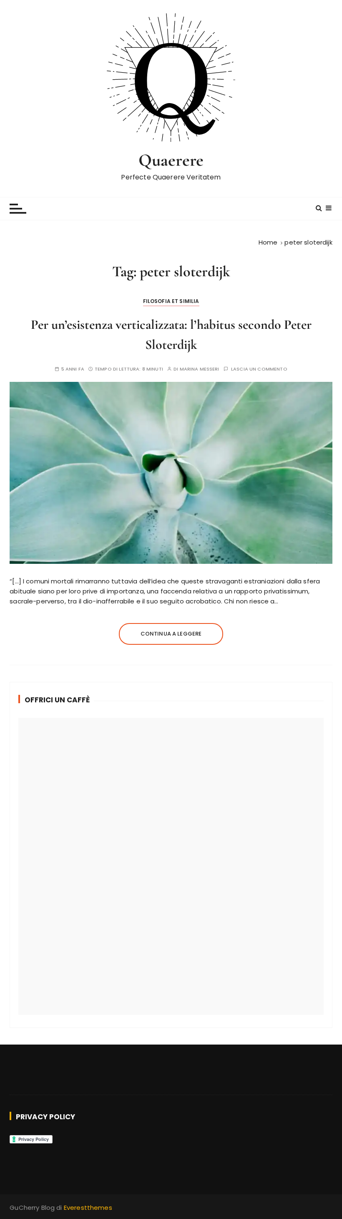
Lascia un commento (259, 369)
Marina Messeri (199, 369)
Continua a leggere (171, 634)
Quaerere (171, 160)
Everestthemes (88, 1207)
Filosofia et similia (171, 301)
